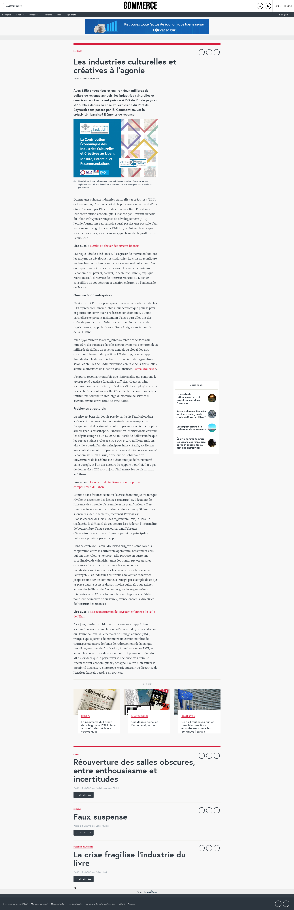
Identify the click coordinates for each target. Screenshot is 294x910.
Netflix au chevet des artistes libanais (114, 246)
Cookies (131, 904)
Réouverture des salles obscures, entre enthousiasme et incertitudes (134, 770)
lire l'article (85, 795)
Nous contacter (58, 904)
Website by (142, 892)
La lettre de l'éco (14, 6)
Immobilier (33, 14)
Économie (6, 14)
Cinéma (76, 755)
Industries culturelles (83, 847)
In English (283, 14)
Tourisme (47, 14)
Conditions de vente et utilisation (100, 904)
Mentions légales (75, 904)
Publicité (121, 904)
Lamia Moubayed (145, 369)
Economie (77, 51)
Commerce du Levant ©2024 (15, 904)
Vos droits (71, 14)
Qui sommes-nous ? (39, 904)
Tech (59, 14)
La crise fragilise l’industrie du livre (130, 858)
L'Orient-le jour (283, 6)
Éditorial (77, 809)
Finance (20, 14)
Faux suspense (100, 816)
